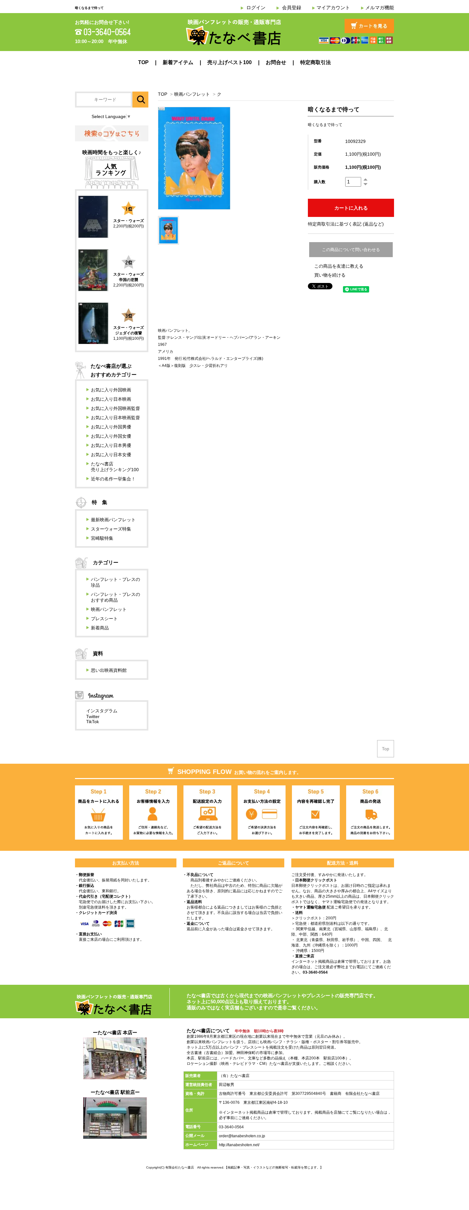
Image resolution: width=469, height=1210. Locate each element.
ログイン (255, 7)
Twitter (93, 716)
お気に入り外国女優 (111, 436)
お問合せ (276, 62)
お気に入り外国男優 (111, 426)
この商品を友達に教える (338, 266)
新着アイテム (178, 62)
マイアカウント (333, 7)
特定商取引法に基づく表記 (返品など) (346, 223)
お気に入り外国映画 (111, 389)
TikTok (92, 721)
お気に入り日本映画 (111, 399)
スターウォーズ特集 (111, 528)
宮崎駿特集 (102, 538)
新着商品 (100, 627)
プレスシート (104, 618)
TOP (143, 62)
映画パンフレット (192, 94)
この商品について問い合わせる (351, 249)
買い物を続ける (330, 275)
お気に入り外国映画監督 (115, 408)
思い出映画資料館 (109, 670)
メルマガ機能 (379, 7)
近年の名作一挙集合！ (113, 478)
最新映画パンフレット (113, 519)
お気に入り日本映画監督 (115, 417)
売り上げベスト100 (229, 62)
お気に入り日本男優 (111, 445)
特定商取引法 (315, 62)
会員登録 (291, 7)
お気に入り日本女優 (111, 454)
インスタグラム (101, 710)
